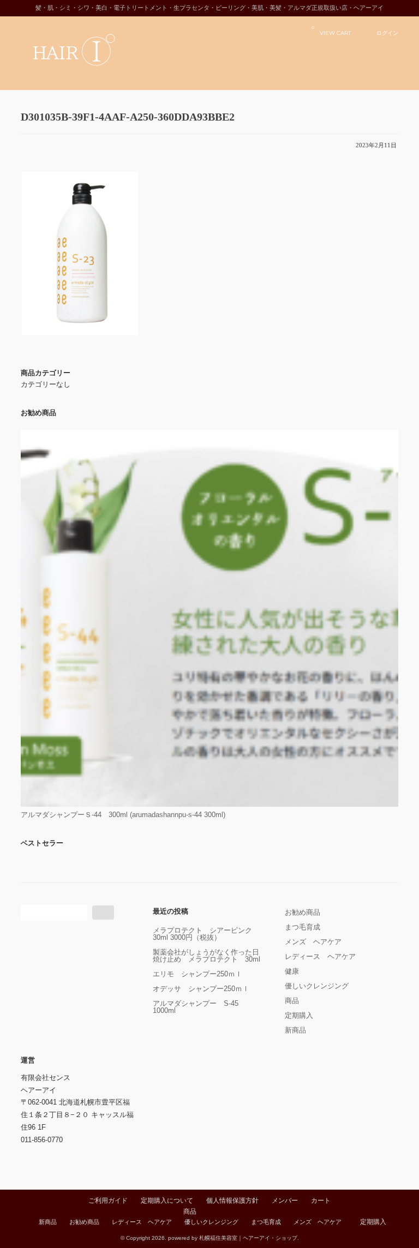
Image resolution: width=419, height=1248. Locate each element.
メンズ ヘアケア (313, 942)
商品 (292, 1001)
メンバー (285, 1200)
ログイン (387, 32)
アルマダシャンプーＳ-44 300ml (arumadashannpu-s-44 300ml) (123, 815)
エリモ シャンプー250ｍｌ (197, 974)
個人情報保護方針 (232, 1200)
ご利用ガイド (108, 1200)
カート (321, 1200)
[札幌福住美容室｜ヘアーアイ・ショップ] (92, 76)
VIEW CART (331, 30)
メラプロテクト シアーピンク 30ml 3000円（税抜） (206, 933)
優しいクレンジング (317, 986)
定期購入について (167, 1200)
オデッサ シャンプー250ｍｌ (201, 989)
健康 (292, 971)
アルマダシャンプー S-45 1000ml (199, 1007)
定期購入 (299, 1015)
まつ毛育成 (302, 927)
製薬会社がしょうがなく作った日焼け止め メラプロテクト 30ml (206, 955)
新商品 (295, 1030)
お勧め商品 (302, 912)
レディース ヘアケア (320, 956)
